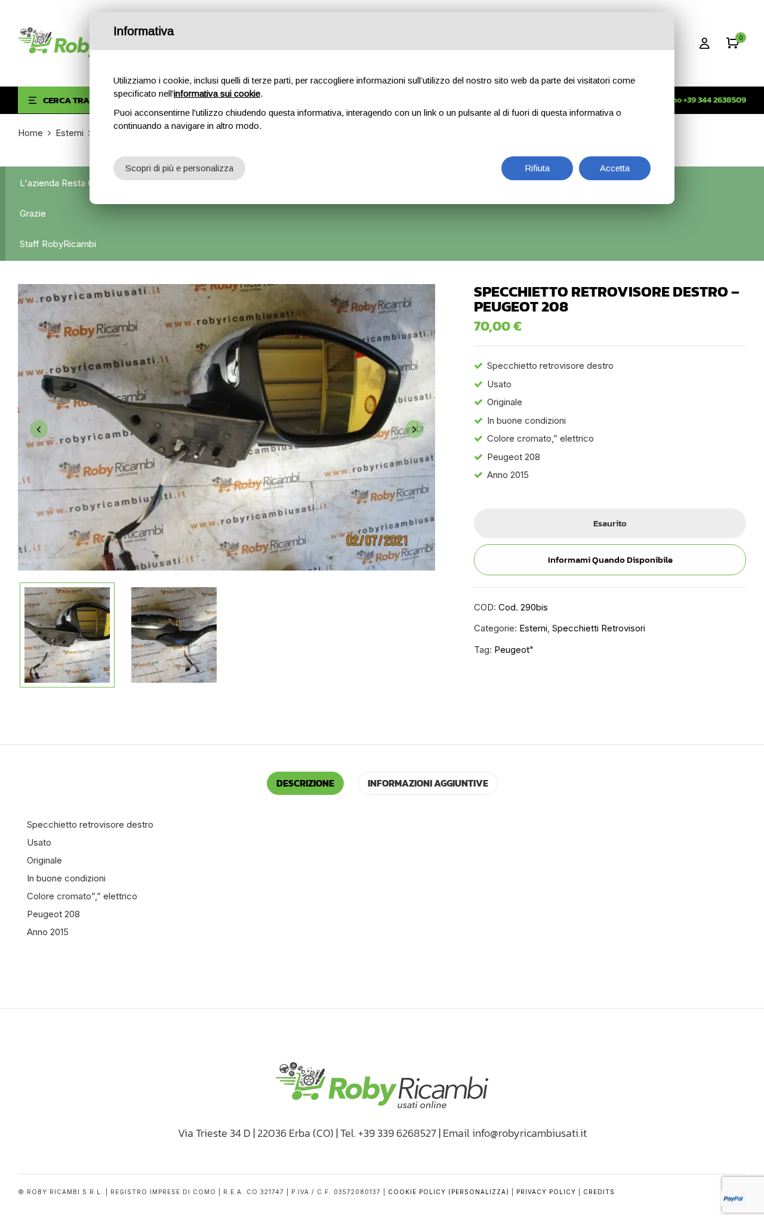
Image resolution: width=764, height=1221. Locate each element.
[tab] (305, 783)
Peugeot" (514, 649)
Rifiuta (537, 168)
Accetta (615, 168)
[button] (732, 43)
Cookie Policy (417, 1191)
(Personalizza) (478, 1191)
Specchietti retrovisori (598, 628)
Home (30, 132)
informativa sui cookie (217, 93)
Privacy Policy (546, 1191)
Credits (599, 1191)
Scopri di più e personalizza (179, 168)
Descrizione (305, 783)
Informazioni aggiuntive (428, 783)
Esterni (70, 132)
